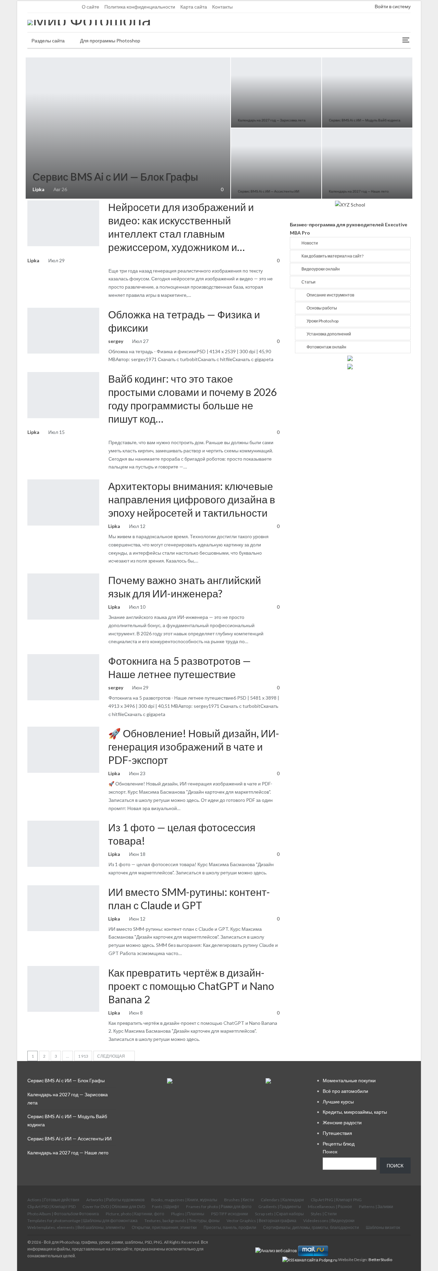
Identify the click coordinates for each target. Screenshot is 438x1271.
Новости (309, 243)
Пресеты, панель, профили (230, 1227)
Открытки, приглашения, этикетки (164, 1227)
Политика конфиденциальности (139, 7)
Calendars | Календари (233, 58)
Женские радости (342, 1122)
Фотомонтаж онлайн (326, 346)
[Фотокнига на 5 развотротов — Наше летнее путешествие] (63, 677)
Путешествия (337, 1133)
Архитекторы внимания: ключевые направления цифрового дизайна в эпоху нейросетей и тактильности (191, 499)
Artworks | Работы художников (115, 1199)
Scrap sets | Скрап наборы (279, 1213)
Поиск (330, 1151)
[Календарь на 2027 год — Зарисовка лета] (276, 92)
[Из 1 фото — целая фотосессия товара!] (63, 843)
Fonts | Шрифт (165, 1206)
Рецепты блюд (339, 1144)
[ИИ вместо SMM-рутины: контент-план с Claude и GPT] (63, 908)
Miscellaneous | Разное (330, 1206)
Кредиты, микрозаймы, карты (355, 1112)
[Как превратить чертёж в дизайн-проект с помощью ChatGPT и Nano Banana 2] (63, 989)
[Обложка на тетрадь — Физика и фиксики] (63, 331)
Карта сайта (193, 7)
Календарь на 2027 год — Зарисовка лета (272, 120)
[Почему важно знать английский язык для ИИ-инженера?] (63, 596)
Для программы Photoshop (110, 40)
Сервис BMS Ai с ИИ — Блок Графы (115, 176)
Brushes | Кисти (239, 1199)
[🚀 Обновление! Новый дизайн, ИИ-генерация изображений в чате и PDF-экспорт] (63, 749)
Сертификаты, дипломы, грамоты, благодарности (311, 1227)
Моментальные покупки (349, 1080)
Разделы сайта (48, 40)
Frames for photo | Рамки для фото (29, 308)
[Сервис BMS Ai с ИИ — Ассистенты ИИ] (276, 163)
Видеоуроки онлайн (28, 58)
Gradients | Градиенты (279, 1206)
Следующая (111, 1056)
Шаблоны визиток (383, 1227)
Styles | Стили (324, 1213)
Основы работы (322, 307)
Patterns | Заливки (376, 1206)
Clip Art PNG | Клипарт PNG (336, 1199)
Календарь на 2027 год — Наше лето (359, 191)
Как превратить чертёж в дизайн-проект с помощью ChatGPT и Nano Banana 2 (191, 985)
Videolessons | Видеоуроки (329, 1220)
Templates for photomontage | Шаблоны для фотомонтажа (82, 1220)
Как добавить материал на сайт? (332, 256)
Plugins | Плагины (187, 1213)
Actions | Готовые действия (53, 1199)
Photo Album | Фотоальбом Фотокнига (63, 1213)
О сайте (90, 7)
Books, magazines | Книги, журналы (184, 1199)
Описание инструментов (330, 294)
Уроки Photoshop (322, 320)
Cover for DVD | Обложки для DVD (113, 1206)
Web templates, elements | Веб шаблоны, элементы (76, 1227)
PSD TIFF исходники (229, 1213)
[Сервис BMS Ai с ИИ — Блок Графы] (128, 128)
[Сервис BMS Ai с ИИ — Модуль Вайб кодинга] (367, 92)
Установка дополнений (329, 333)
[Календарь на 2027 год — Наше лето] (367, 163)
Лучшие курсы (338, 1101)
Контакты (222, 7)
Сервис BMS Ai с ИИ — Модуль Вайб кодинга (364, 120)
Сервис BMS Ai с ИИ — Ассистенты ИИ (268, 191)
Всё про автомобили (345, 1091)
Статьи (29, 201)
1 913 (83, 1056)
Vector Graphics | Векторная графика (261, 1220)
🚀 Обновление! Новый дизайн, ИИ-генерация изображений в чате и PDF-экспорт (193, 746)
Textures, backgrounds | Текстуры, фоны (182, 1220)
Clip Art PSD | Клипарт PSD (51, 1206)
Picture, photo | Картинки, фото (135, 1213)
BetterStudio (380, 1259)
